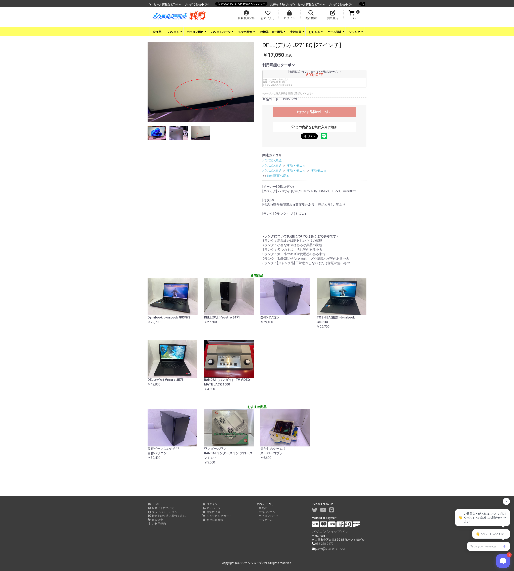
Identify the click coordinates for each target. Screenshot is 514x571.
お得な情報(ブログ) (262, 4)
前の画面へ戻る (278, 176)
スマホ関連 (245, 31)
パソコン (173, 31)
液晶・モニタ (296, 165)
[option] (201, 82)
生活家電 (295, 31)
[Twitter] (314, 510)
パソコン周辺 (195, 31)
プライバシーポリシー (165, 512)
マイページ (213, 508)
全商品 (157, 31)
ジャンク (354, 31)
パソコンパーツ (221, 31)
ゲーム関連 (334, 31)
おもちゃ (314, 31)
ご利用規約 (158, 523)
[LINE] (331, 510)
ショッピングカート (219, 515)
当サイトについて (162, 508)
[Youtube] (323, 510)
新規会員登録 (214, 519)
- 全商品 (262, 508)
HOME (155, 504)
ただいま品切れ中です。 (314, 112)
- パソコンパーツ (267, 515)
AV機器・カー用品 (271, 31)
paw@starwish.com (331, 548)
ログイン (212, 504)
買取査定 (157, 519)
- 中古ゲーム (265, 519)
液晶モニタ (319, 170)
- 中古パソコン (266, 512)
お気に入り (213, 512)
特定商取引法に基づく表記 (168, 515)
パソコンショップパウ (330, 531)
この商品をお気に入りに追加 (316, 127)
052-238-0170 (324, 543)
